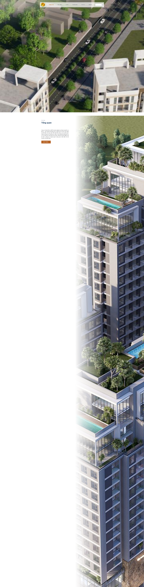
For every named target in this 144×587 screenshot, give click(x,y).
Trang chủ (51, 4)
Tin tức (83, 4)
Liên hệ (90, 4)
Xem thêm (45, 142)
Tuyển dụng (74, 4)
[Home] (43, 5)
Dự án (67, 4)
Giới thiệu (60, 4)
